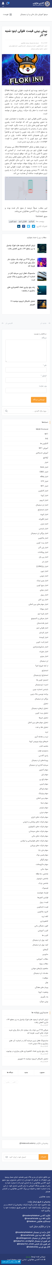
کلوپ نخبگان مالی (41, 925)
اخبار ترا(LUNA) (42, 566)
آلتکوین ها (44, 443)
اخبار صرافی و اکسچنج (39, 618)
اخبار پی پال (43, 557)
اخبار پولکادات (43, 552)
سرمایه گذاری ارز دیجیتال (38, 765)
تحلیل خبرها (43, 717)
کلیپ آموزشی (43, 930)
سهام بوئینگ (43, 793)
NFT (46, 434)
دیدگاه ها (10, 1072)
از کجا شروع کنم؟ (41, 665)
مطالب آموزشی (42, 959)
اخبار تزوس (44, 575)
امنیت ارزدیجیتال (41, 684)
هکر (46, 982)
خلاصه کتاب (43, 746)
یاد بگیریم (44, 996)
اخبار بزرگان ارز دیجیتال (39, 533)
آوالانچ (45, 457)
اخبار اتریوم (44, 500)
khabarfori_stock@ (25, 1244)
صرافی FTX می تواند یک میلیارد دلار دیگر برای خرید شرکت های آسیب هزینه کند (28, 1031)
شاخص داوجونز (42, 878)
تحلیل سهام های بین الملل (38, 722)
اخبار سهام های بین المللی (38, 604)
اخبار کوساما (43, 637)
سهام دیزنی (44, 812)
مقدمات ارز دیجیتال (40, 973)
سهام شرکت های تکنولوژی (38, 826)
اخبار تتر (45, 561)
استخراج (45, 670)
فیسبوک (45, 888)
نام (44, 365)
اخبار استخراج (43, 509)
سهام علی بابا (43, 850)
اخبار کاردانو (43, 632)
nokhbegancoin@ (23, 1238)
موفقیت (45, 977)
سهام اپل (44, 774)
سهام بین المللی (42, 798)
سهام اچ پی (43, 779)
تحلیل (45, 49)
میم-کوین (12, 221)
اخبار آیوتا (44, 495)
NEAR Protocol (42, 429)
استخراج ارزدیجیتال (40, 675)
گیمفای (45, 949)
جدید (26, 1072)
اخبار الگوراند (43, 519)
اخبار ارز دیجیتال (31, 46)
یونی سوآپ (44, 1001)
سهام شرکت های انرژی (39, 817)
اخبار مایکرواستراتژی (40, 646)
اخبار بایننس (43, 528)
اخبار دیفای (44, 590)
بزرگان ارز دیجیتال (41, 698)
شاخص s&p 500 (42, 873)
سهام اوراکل (43, 788)
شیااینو (31, 221)
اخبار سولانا (44, 609)
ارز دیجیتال (44, 661)
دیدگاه (44, 337)
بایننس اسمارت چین (40, 689)
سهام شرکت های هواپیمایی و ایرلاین (34, 840)
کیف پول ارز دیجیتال (40, 940)
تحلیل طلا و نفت (41, 727)
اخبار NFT (44, 486)
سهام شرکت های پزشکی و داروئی (35, 821)
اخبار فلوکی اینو (13, 46)
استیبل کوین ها (42, 680)
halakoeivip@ (32, 1246)
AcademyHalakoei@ (31, 1215)
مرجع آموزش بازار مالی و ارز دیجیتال (34, 14)
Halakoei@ (31, 1221)
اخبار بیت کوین (42, 542)
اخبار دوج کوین (42, 585)
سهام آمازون (43, 769)
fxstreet (39, 216)
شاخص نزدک (43, 883)
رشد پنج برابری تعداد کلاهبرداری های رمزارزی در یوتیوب (27, 1051)
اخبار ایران (44, 523)
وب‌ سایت (42, 386)
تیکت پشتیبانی (21, 1204)
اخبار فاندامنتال (42, 623)
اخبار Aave (44, 467)
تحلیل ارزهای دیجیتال (37, 49)
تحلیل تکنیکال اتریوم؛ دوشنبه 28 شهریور (33, 1058)
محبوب (42, 1072)
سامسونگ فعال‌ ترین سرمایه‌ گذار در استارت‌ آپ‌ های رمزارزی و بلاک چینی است (28, 1042)
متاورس (45, 954)
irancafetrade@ (31, 1218)
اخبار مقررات (43, 651)
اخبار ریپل (44, 594)
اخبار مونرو (44, 656)
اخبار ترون (44, 571)
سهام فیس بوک (42, 855)
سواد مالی (44, 869)
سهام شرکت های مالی (40, 836)
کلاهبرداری (44, 921)
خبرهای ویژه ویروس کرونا (38, 741)
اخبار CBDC (44, 471)
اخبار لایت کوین (42, 642)
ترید (46, 732)
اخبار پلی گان (43, 547)
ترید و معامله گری (41, 736)
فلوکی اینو (22, 221)
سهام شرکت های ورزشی (39, 845)
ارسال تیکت (41, 1207)
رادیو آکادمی (43, 755)
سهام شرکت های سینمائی (38, 831)
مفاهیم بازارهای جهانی (39, 968)
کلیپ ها (45, 935)
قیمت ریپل (44, 902)
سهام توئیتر (44, 807)
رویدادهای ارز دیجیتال (40, 760)
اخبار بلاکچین (22, 46)
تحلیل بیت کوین (41, 713)
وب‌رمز (28, 1256)
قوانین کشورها (42, 897)
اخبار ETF (44, 481)
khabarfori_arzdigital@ (24, 1241)
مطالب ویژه (43, 963)
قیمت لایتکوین (42, 907)
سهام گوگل (44, 859)
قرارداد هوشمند (42, 892)
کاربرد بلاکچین (43, 911)
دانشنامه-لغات (43, 750)
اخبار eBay (44, 476)
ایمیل (43, 375)
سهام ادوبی (44, 784)
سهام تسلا (44, 802)
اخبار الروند (44, 514)
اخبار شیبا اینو (43, 613)
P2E (46, 438)
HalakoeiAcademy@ (27, 1143)
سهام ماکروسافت (42, 864)
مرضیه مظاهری (25, 43)
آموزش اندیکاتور (42, 452)
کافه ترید (44, 916)
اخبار (46, 46)
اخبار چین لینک (42, 580)
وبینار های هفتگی (41, 987)
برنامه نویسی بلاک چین (39, 694)
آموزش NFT (43, 448)
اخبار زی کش (43, 599)
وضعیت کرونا (43, 992)
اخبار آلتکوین (40, 46)
